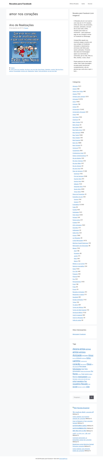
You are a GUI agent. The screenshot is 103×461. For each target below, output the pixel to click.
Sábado (76, 184)
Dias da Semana (78, 171)
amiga (82, 349)
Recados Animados (78, 292)
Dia (92, 364)
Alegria (12, 68)
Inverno (76, 199)
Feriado (75, 217)
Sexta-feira (77, 189)
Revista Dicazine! (83, 408)
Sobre (83, 3)
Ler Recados (76, 238)
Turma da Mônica (42, 71)
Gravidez (75, 227)
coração (53, 69)
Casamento (76, 150)
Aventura (75, 119)
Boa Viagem (76, 137)
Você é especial (77, 315)
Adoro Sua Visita (78, 91)
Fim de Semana (78, 176)
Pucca (74, 289)
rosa (89, 384)
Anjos (74, 114)
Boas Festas (41, 69)
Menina (75, 377)
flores (75, 374)
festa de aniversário (85, 371)
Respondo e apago (78, 294)
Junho (76, 256)
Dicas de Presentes (78, 194)
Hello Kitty (76, 233)
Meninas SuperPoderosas (80, 243)
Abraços (75, 86)
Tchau (74, 302)
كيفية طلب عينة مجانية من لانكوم (81, 433)
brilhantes (84, 358)
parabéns (80, 381)
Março (76, 261)
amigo (76, 352)
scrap (75, 386)
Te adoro (75, 305)
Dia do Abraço (77, 166)
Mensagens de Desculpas (80, 245)
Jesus (90, 374)
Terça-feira (77, 191)
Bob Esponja (76, 140)
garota (87, 374)
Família (75, 209)
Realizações (31, 71)
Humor (75, 235)
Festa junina (76, 220)
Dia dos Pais (76, 168)
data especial (83, 364)
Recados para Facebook (20, 4)
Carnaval (75, 148)
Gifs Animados (77, 225)
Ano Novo (27, 69)
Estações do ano (78, 197)
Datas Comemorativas (79, 155)
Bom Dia (75, 143)
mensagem (82, 377)
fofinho (79, 374)
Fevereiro (76, 253)
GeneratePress (63, 458)
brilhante (79, 358)
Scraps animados (78, 299)
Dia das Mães (77, 163)
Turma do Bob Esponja (79, 310)
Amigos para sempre (79, 96)
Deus (89, 364)
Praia (74, 287)
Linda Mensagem (78, 240)
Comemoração (84, 361)
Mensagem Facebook (79, 334)
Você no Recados (78, 317)
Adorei (75, 89)
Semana (80, 386)
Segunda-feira (78, 186)
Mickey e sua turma (78, 263)
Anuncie (90, 3)
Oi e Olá (75, 271)
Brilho (88, 358)
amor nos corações (19, 69)
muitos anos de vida (82, 379)
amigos (82, 352)
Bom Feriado (76, 145)
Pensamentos (77, 281)
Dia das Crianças (78, 161)
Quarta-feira (77, 179)
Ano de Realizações (21, 25)
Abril (75, 251)
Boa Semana (76, 132)
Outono (76, 202)
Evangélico (76, 204)
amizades (85, 355)
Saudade (75, 297)
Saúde (36, 71)
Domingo (76, 173)
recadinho (77, 384)
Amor (12, 69)
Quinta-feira (77, 181)
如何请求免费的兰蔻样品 (80, 425)
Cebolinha (47, 69)
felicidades (77, 369)
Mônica (11, 71)
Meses (75, 248)
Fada (74, 207)
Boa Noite (76, 127)
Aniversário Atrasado (79, 112)
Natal (74, 269)
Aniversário (76, 109)
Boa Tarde (76, 135)
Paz (74, 279)
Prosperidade (17, 71)
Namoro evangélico (78, 266)
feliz (82, 369)
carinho (76, 361)
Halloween (76, 230)
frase (83, 374)
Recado (84, 384)
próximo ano (24, 71)
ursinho (84, 386)
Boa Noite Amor (77, 130)
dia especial (76, 366)
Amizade (75, 99)
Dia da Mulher (77, 158)
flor (92, 371)
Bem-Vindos (76, 122)
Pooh (74, 284)
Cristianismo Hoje (78, 153)
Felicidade (76, 212)
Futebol (75, 222)
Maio (75, 258)
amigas (88, 349)
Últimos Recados (74, 3)
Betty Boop (76, 125)
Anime (74, 107)
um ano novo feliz (52, 71)
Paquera (75, 274)
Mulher (88, 379)
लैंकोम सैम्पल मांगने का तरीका (79, 431)
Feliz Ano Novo (59, 69)
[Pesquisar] (91, 397)
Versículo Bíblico (77, 312)
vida (88, 387)
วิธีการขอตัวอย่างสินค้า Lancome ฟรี (83, 412)
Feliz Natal (76, 215)
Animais (75, 104)
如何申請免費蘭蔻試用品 (80, 428)
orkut (75, 381)
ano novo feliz (34, 69)
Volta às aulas (77, 320)
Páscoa (75, 276)
